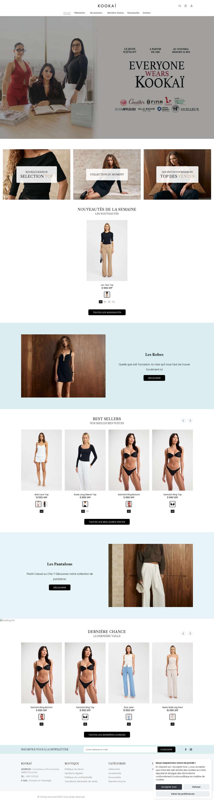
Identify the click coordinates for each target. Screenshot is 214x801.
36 (105, 302)
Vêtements (114, 769)
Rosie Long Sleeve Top (85, 494)
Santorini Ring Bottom (129, 494)
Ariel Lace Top (42, 494)
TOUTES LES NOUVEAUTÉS (107, 312)
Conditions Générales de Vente (81, 781)
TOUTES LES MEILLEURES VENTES (107, 522)
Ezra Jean (129, 707)
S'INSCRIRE (166, 749)
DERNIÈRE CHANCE (107, 632)
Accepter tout (168, 786)
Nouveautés (114, 777)
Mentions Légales (74, 773)
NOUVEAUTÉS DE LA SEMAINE (107, 209)
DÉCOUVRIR (154, 378)
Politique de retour (74, 769)
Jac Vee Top (107, 285)
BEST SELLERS (107, 419)
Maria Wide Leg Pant (172, 707)
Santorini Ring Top (172, 494)
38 (109, 302)
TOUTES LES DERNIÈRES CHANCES (107, 735)
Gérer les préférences (182, 793)
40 (113, 302)
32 (41, 511)
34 (101, 302)
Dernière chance (117, 781)
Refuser (196, 786)
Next (190, 420)
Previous (183, 420)
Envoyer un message (40, 780)
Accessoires (114, 773)
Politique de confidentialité (78, 777)
